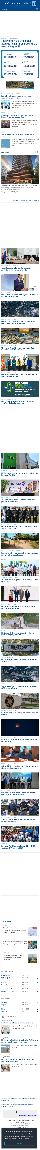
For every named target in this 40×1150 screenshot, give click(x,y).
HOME (5, 1112)
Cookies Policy (32, 1115)
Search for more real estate (20, 200)
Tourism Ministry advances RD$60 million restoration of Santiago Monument (14, 957)
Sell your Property (34, 200)
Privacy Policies (23, 1115)
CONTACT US (20, 1112)
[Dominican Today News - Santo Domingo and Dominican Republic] (20, 4)
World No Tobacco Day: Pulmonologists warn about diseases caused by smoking (14, 930)
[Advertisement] (18, 20)
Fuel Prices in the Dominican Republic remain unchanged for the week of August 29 (19, 44)
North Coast (6, 94)
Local (3, 113)
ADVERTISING (12, 1112)
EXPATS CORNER (10, 1017)
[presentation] (35, 151)
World (3, 345)
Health (3, 399)
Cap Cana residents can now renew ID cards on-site (18, 1023)
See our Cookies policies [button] (20, 1139)
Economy (4, 38)
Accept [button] (19, 1143)
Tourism (4, 471)
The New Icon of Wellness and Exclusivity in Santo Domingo (19, 185)
